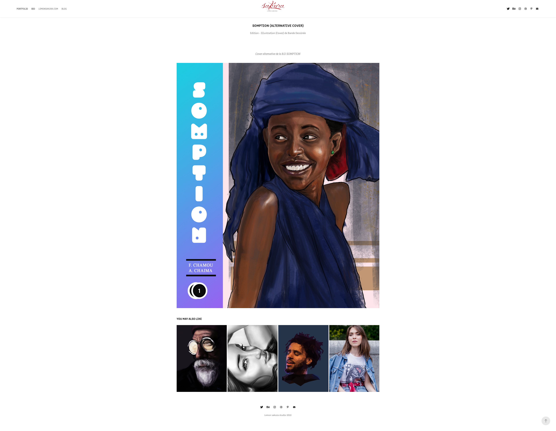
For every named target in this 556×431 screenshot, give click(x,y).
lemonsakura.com (48, 8)
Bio (33, 8)
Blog (64, 8)
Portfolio (22, 8)
